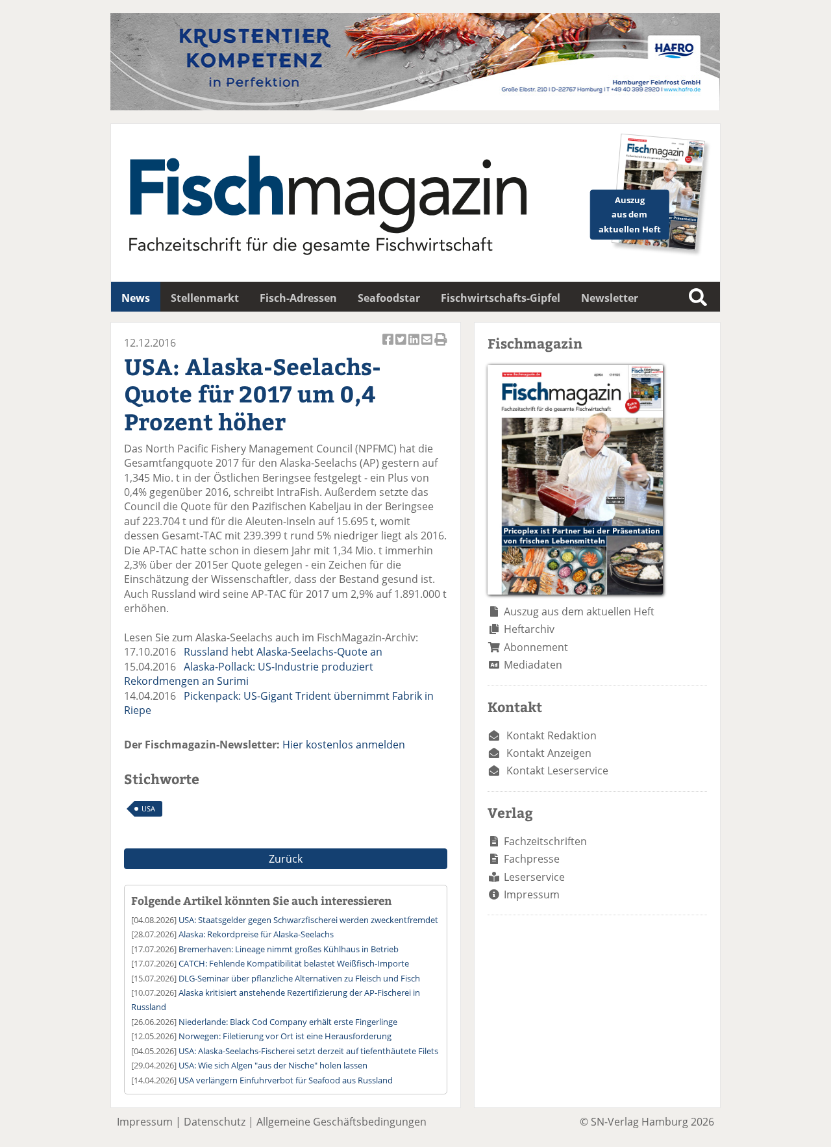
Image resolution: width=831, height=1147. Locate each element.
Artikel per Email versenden (427, 346)
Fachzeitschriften (545, 841)
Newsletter (609, 298)
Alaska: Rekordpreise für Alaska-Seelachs (256, 934)
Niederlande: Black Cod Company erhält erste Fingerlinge (288, 1022)
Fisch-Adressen (298, 298)
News (135, 298)
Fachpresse (532, 859)
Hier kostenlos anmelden (343, 744)
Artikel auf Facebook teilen (388, 346)
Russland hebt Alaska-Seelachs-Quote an (283, 652)
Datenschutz (214, 1122)
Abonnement (536, 647)
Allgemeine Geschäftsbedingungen (341, 1122)
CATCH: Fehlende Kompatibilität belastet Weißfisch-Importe (294, 963)
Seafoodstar (389, 298)
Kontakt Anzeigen (548, 753)
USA (148, 808)
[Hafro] (415, 106)
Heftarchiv (529, 629)
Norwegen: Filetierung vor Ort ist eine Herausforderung (285, 1036)
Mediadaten (533, 665)
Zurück (286, 859)
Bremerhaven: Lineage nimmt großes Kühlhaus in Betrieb (289, 949)
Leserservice (534, 877)
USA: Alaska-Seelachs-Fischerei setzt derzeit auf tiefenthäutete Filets (308, 1051)
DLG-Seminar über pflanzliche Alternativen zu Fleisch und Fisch (299, 978)
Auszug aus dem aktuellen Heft (579, 611)
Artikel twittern (401, 346)
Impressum (532, 894)
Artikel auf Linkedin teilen (414, 346)
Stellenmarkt (205, 298)
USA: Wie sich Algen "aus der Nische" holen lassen (273, 1065)
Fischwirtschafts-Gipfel (500, 298)
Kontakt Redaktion (551, 735)
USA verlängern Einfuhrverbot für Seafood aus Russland (286, 1080)
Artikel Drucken (440, 346)
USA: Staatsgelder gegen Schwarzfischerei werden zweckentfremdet (308, 920)
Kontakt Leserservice (557, 770)
